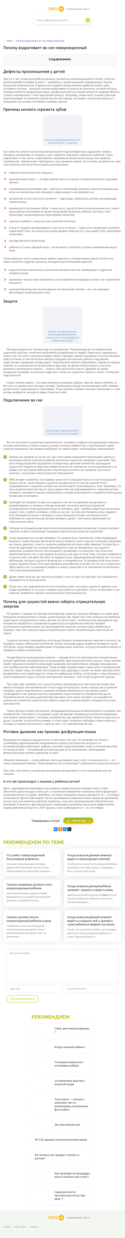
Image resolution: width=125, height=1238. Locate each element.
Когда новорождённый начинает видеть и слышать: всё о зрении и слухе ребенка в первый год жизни (90, 920)
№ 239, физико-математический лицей (61, 1139)
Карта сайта (20, 1227)
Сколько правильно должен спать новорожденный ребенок (29, 886)
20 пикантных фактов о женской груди (70, 1082)
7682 (55, 8)
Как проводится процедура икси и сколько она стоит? (72, 1175)
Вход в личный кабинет (70, 1047)
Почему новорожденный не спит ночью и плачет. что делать (62, 141)
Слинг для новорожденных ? (72, 1030)
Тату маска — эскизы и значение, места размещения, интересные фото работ (71, 1104)
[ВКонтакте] (56, 829)
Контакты (33, 1227)
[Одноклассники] (60, 829)
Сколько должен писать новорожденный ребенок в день (29, 918)
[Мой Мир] (65, 829)
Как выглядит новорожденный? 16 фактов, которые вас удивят (62, 432)
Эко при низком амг (67, 1124)
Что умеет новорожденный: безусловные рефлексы (26, 857)
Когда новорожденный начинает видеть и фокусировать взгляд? (89, 857)
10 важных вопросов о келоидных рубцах (69, 1063)
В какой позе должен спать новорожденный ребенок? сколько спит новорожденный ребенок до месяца (62, 336)
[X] (69, 829)
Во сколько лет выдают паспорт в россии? (57, 1156)
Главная (7, 1227)
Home (10, 41)
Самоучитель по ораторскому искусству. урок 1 (70, 1195)
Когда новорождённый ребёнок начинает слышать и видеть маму (90, 887)
